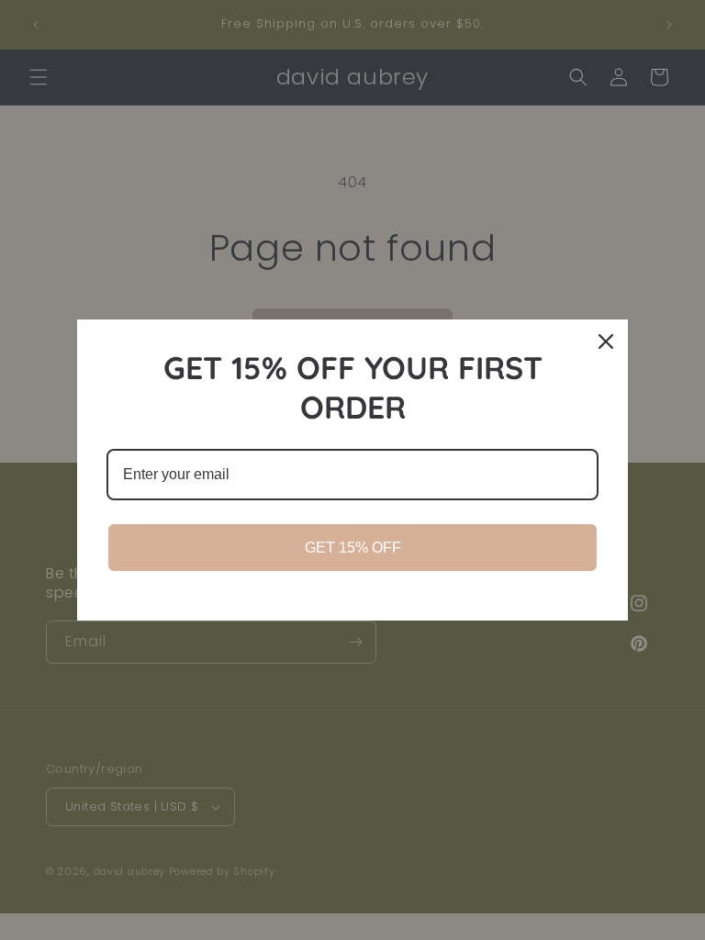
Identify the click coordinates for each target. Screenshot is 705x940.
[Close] (606, 341)
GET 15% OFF (353, 547)
